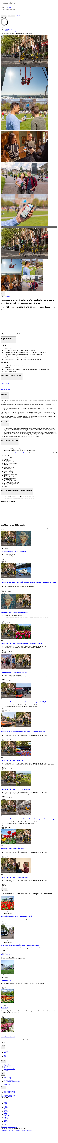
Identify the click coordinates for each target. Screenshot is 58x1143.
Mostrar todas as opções (6, 954)
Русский (6, 1121)
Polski (5, 1120)
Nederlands (6, 1115)
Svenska (6, 1122)
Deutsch (6, 1107)
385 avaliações (7, 296)
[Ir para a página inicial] (9, 7)
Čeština (5, 1104)
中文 (5, 1124)
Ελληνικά (6, 1108)
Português (6, 1118)
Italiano (5, 1114)
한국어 (5, 1113)
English (5, 1102)
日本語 (5, 1117)
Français (6, 1111)
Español (5, 1110)
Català (5, 1103)
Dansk (5, 1106)
